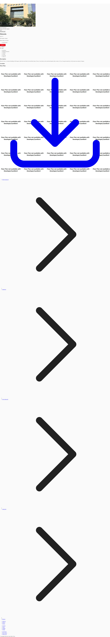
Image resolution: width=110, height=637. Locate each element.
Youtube (3, 629)
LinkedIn (3, 628)
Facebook (3, 625)
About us (3, 622)
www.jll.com (4, 631)
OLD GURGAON (5, 399)
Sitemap (3, 623)
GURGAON (4, 509)
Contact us (4, 621)
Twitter (3, 627)
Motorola (3, 619)
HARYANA (4, 289)
